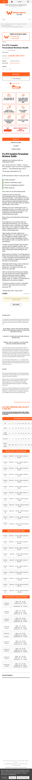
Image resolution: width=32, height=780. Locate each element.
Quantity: (4, 66)
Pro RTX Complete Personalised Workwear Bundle (12, 26)
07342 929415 (15, 38)
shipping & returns (16, 142)
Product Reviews (16, 149)
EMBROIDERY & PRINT (10, 24)
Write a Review (5, 52)
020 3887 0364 (23, 763)
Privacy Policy (13, 774)
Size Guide (16, 146)
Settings (4, 777)
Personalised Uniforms (6, 25)
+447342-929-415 (16, 765)
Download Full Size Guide (23, 402)
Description (16, 139)
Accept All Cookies (23, 777)
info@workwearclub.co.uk (12, 763)
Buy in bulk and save (14, 63)
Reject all (12, 777)
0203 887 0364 (15, 36)
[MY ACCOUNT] (12, 1)
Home (2, 24)
